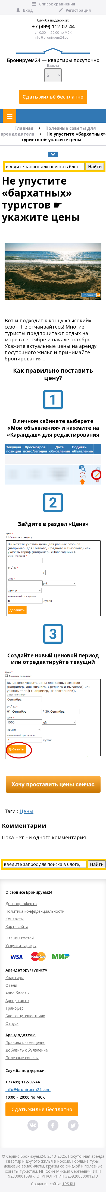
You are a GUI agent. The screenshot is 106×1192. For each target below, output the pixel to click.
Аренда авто (17, 1000)
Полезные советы (22, 1057)
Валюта (53, 65)
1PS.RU (68, 1183)
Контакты (14, 918)
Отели (11, 985)
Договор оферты (21, 903)
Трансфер (14, 1008)
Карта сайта (16, 926)
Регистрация (78, 10)
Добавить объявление (26, 1050)
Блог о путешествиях (25, 1015)
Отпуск (11, 1023)
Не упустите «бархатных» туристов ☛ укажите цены (63, 137)
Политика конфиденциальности (34, 911)
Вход (28, 10)
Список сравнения (57, 4)
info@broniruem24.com (53, 37)
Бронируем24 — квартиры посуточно (53, 60)
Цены (26, 811)
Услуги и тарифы (20, 945)
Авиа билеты (17, 992)
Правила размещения (25, 1042)
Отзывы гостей (19, 937)
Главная (23, 128)
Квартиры (14, 977)
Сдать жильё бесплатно (53, 96)
